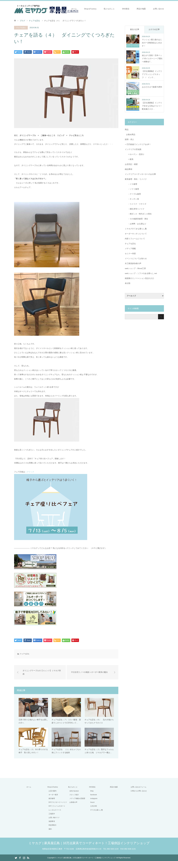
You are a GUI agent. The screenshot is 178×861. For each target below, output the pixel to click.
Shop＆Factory (90, 9)
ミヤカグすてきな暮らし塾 (136, 229)
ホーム (74, 9)
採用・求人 (129, 139)
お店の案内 (52, 791)
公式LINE (93, 806)
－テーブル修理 (133, 194)
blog (91, 791)
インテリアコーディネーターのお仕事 (140, 174)
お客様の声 (73, 802)
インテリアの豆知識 (133, 149)
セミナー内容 (130, 253)
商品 (126, 129)
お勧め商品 (130, 134)
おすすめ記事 (154, 29)
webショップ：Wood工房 (135, 268)
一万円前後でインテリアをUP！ (138, 144)
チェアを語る (21, 28)
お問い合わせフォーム (138, 787)
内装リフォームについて (135, 239)
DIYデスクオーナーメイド (58, 802)
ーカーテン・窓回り (135, 154)
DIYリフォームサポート (57, 806)
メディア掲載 (130, 248)
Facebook (20, 857)
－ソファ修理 (132, 189)
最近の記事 (134, 29)
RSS (28, 857)
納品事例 (128, 169)
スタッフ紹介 (74, 795)
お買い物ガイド (54, 817)
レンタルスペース (55, 810)
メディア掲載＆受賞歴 (77, 798)
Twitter (15, 857)
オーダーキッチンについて (136, 234)
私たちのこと (109, 9)
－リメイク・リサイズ (136, 204)
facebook (93, 795)
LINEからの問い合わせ (139, 791)
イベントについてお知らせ (136, 258)
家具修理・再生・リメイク (136, 179)
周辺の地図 (141, 9)
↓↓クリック (29, 472)
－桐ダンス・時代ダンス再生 (139, 214)
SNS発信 (125, 9)
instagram (93, 798)
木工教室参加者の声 (133, 263)
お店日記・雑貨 (131, 164)
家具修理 (52, 798)
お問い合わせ (158, 9)
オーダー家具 (53, 795)
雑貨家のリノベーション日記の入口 (139, 278)
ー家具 (129, 159)
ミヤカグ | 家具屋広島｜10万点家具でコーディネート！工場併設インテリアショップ (89, 843)
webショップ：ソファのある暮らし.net (141, 273)
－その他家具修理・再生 (137, 219)
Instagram (24, 857)
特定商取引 (52, 825)
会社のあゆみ (74, 791)
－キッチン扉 (132, 199)
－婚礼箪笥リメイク (135, 209)
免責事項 (52, 821)
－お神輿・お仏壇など (136, 224)
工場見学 (52, 814)
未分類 (127, 283)
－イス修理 (131, 184)
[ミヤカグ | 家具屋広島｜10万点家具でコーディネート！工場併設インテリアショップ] (46, 8)
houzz (92, 802)
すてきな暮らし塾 (96, 810)
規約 (50, 829)
